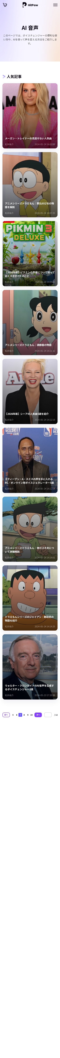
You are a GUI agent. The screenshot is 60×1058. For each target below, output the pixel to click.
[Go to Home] (30, 5)
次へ (38, 714)
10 (31, 714)
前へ (6, 714)
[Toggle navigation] (55, 5)
